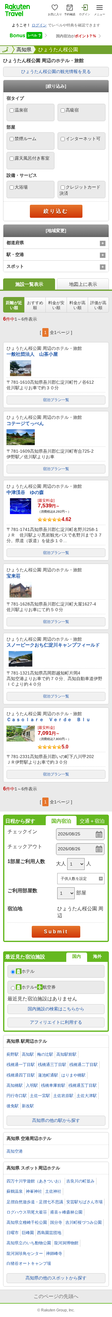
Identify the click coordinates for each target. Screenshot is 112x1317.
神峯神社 (34, 1191)
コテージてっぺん (25, 423)
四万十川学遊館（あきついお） (35, 1181)
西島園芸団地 (49, 1232)
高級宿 (72, 109)
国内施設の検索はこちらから (56, 1008)
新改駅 (28, 1106)
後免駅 (13, 1106)
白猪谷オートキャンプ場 (29, 1263)
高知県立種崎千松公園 (27, 1222)
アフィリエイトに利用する (56, 1022)
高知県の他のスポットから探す (56, 1277)
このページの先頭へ (56, 1296)
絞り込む (56, 211)
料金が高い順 (77, 305)
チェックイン (22, 831)
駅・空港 (15, 254)
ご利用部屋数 (22, 890)
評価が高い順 (98, 305)
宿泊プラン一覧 (56, 400)
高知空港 (15, 1151)
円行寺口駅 (17, 1095)
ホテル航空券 (38, 987)
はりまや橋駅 (73, 1075)
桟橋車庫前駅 (53, 1085)
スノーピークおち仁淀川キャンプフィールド (53, 644)
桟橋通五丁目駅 (82, 1085)
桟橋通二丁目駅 (83, 1064)
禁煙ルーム (25, 138)
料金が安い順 (56, 305)
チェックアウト (24, 846)
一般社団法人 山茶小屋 (32, 354)
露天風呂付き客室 (32, 158)
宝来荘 (14, 575)
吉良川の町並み (80, 1181)
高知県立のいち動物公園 (29, 1243)
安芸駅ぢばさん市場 (84, 1202)
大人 (61, 863)
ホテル (28, 971)
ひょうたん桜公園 (58, 49)
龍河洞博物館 (66, 1243)
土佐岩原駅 (63, 1095)
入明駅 (32, 1085)
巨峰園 (28, 1232)
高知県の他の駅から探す (56, 1120)
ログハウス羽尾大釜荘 (27, 1212)
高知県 (23, 49)
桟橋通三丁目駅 (52, 1064)
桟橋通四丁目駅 (21, 1075)
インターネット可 (83, 138)
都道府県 (15, 242)
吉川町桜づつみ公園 (83, 1222)
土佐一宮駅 (40, 1095)
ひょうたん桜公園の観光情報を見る (56, 71)
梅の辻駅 (45, 1054)
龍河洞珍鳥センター (25, 1253)
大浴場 (21, 187)
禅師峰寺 (54, 1253)
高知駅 (28, 1054)
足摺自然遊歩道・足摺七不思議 (35, 1202)
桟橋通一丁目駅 (21, 1064)
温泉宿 (21, 109)
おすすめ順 (35, 305)
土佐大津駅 (87, 1095)
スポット (15, 266)
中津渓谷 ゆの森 (25, 492)
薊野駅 (13, 1054)
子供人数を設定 (74, 878)
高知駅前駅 (66, 1054)
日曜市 (13, 1232)
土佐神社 (53, 1191)
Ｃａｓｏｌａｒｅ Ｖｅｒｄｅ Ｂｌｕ (49, 719)
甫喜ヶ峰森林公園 (66, 1212)
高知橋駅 (15, 1085)
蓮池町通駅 (48, 1075)
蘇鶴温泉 (15, 1191)
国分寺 (56, 1222)
